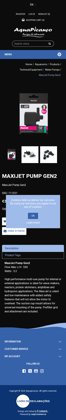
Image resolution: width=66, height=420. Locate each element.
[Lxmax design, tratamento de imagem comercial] (42, 411)
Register (20, 14)
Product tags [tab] (13, 255)
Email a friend (16, 231)
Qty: (4, 208)
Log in (32, 14)
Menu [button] (8, 54)
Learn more (33, 222)
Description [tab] (12, 248)
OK (33, 215)
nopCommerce (38, 414)
